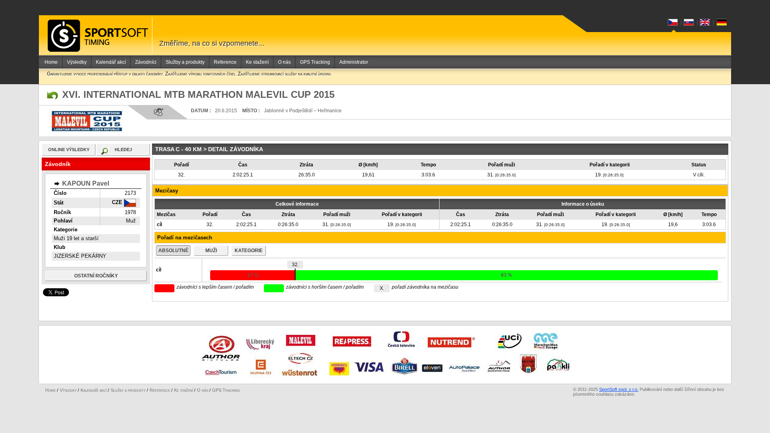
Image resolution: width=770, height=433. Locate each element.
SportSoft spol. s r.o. (618, 389)
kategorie (249, 250)
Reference (225, 62)
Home (51, 62)
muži (211, 250)
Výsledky (77, 62)
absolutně (173, 250)
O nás (284, 62)
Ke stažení (257, 62)
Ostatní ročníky (96, 276)
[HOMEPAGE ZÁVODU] (52, 95)
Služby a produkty (185, 62)
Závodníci (145, 62)
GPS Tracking (315, 62)
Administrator (353, 62)
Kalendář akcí (111, 62)
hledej (123, 149)
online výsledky (68, 149)
